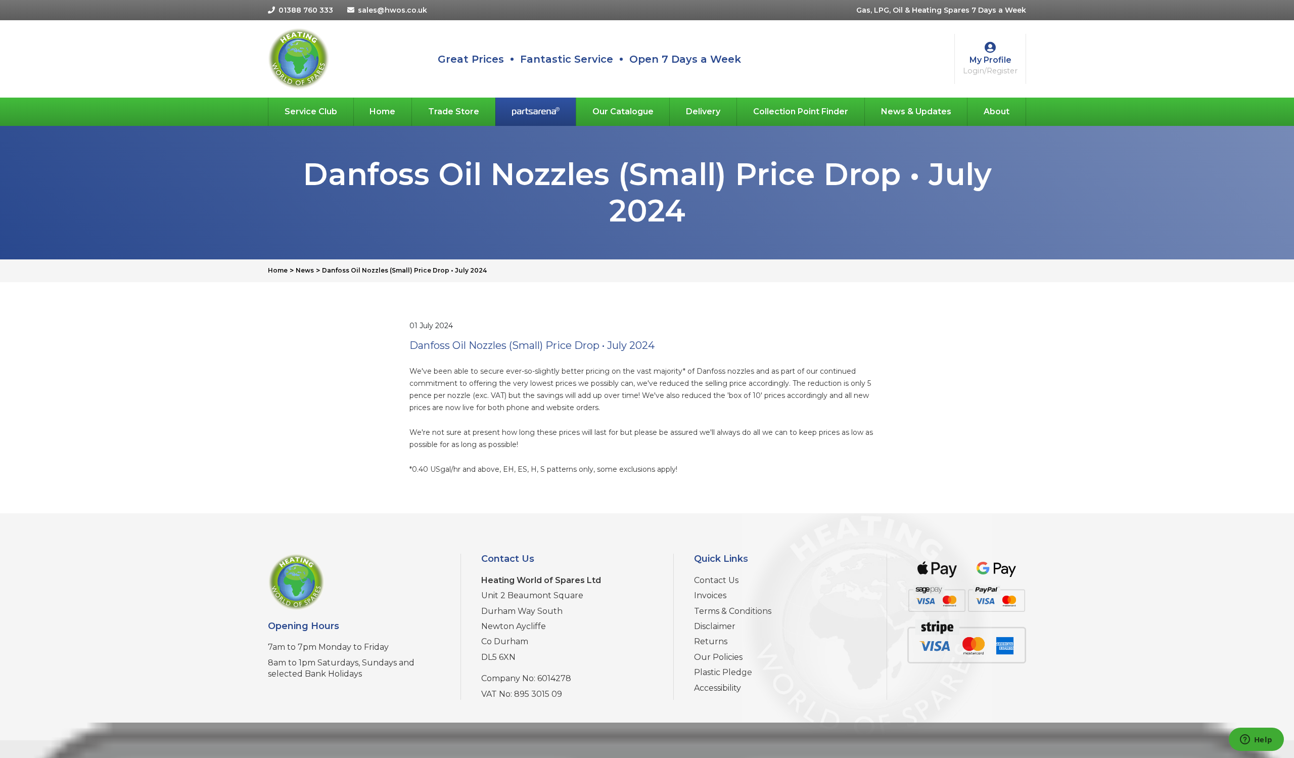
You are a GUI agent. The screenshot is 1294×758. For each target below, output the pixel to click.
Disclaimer (714, 626)
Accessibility (717, 688)
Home (382, 111)
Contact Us (716, 580)
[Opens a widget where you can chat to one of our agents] (1256, 740)
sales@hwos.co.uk (392, 10)
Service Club (311, 111)
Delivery (703, 111)
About (996, 111)
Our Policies (718, 657)
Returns (710, 641)
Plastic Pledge (723, 672)
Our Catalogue (623, 111)
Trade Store (453, 111)
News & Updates (916, 111)
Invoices (710, 595)
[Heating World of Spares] (298, 58)
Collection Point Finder (800, 111)
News (305, 270)
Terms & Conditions (732, 611)
